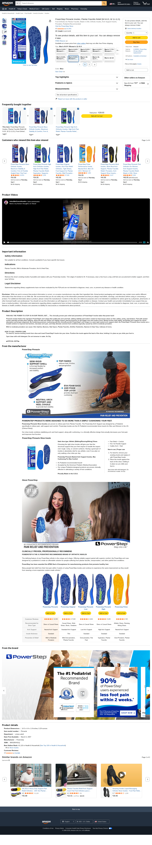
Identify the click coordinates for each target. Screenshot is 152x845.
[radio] (4, 20)
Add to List (130, 70)
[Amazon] (7, 3)
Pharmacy (74, 9)
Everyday (84, 9)
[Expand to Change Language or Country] (73, 822)
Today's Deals (22, 9)
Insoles (47, 13)
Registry (60, 9)
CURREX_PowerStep (140, 49)
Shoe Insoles (14, 748)
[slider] (72, 242)
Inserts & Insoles (38, 13)
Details (139, 64)
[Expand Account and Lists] (130, 4)
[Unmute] (148, 242)
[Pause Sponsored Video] (48, 780)
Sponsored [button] (5, 760)
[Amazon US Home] (46, 822)
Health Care (19, 13)
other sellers (81, 43)
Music (67, 9)
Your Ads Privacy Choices (100, 828)
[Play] (4, 242)
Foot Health (28, 13)
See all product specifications (67, 95)
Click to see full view (30, 65)
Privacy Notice (59, 828)
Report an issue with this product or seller (72, 99)
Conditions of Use (48, 828)
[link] (41, 116)
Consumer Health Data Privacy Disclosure (78, 828)
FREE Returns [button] (60, 41)
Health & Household (8, 13)
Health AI (12, 9)
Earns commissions (33, 201)
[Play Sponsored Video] (76, 775)
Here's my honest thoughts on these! (22, 203)
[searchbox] (61, 3)
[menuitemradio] (144, 242)
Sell (53, 9)
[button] (4, 9)
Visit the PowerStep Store (64, 26)
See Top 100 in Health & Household (52, 745)
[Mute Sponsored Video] (48, 784)
